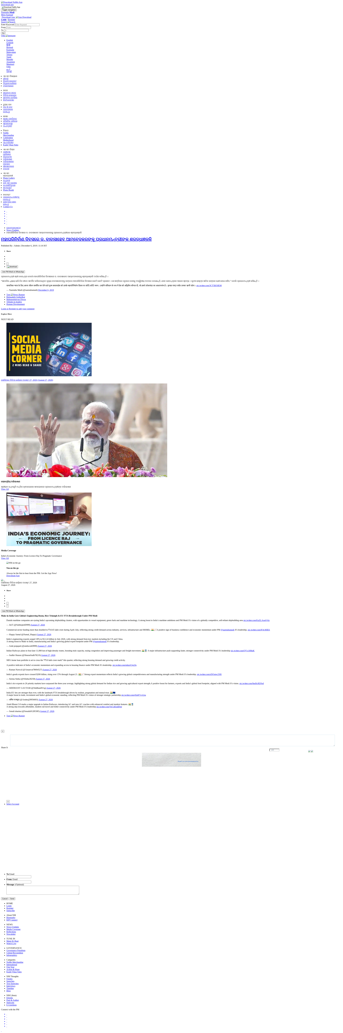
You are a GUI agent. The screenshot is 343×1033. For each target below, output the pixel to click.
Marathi (9, 59)
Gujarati (9, 42)
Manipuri (10, 64)
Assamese (10, 62)
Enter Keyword (8, 24)
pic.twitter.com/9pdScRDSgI (251, 683)
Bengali (9, 47)
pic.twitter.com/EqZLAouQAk (256, 620)
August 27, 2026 (38, 625)
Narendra (7, 12)
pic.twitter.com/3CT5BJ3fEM (209, 285)
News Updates (12, 230)
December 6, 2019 (46, 290)
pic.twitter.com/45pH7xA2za (133, 695)
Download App (13, 576)
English (9, 40)
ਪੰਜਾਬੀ (9, 71)
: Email (12, 879)
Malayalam (11, 52)
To (2, 30)
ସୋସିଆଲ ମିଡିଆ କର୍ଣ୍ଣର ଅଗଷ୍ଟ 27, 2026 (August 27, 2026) (27, 380)
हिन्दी (8, 45)
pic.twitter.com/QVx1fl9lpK (243, 651)
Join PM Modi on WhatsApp (13, 272)
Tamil (8, 57)
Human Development (15, 304)
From (3, 27)
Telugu (9, 54)
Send (12, 899)
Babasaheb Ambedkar (15, 297)
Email (10, 874)
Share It (4, 747)
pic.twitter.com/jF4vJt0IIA (259, 630)
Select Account (12, 804)
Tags (8, 294)
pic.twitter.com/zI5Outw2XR (209, 674)
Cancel (5, 899)
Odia (8, 67)
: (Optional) (15, 884)
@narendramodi (227, 630)
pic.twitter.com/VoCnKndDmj (109, 707)
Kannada (10, 50)
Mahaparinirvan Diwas (16, 299)
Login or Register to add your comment (17, 309)
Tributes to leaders (14, 302)
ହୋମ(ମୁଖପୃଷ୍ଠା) (13, 228)
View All (5, 489)
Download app (7, 4)
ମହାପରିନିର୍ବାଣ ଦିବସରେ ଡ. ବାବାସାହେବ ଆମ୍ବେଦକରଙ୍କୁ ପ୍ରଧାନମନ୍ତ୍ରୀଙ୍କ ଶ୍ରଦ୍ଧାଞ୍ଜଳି (76, 239)
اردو (8, 69)
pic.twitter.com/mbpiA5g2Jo (125, 665)
